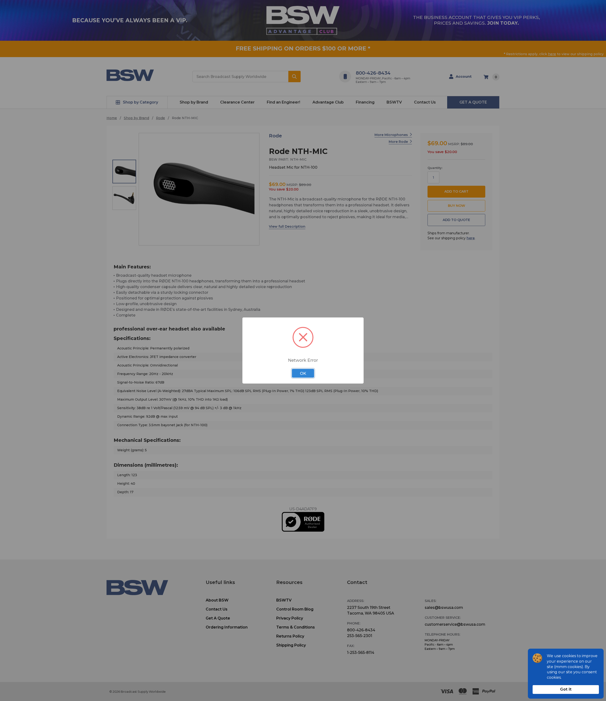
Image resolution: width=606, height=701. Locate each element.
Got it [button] (565, 689)
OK (303, 373)
